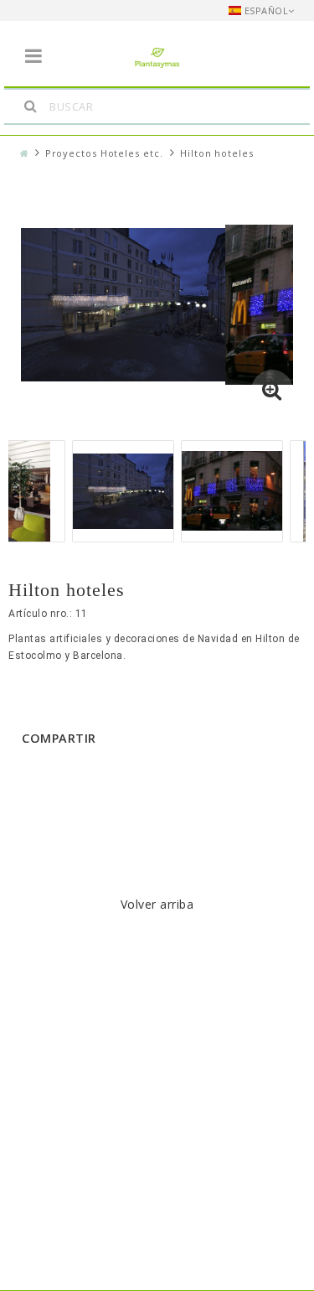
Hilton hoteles (217, 153)
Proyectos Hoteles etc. (104, 153)
